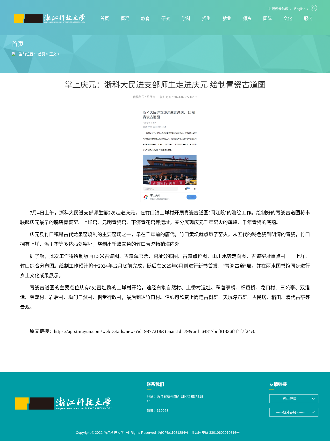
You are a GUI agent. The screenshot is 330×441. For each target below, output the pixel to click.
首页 (104, 18)
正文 (53, 54)
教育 (145, 18)
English (299, 9)
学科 (186, 18)
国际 (267, 18)
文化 (287, 18)
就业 (226, 18)
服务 (308, 18)
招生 (206, 18)
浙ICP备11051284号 (173, 432)
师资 (247, 18)
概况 (125, 18)
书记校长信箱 (278, 9)
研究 (165, 18)
